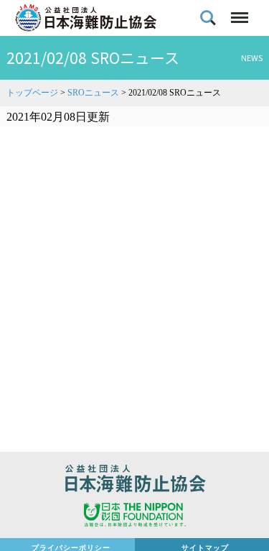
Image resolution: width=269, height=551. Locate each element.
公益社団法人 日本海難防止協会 (134, 481)
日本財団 (134, 516)
